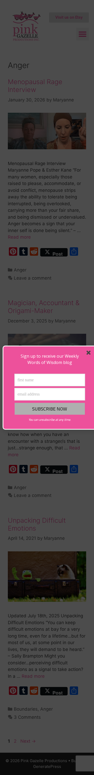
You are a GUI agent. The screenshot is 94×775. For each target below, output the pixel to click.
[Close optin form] (89, 354)
